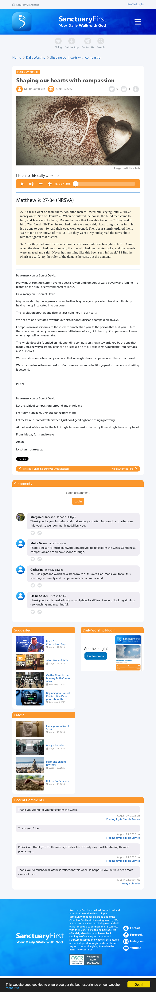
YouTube (135, 948)
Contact (135, 928)
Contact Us (88, 47)
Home (16, 57)
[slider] (105, 183)
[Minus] (40, 183)
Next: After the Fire (122, 468)
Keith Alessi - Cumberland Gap (55, 642)
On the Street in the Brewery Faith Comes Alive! (58, 678)
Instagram (137, 941)
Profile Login (135, 4)
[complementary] (78, 183)
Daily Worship (35, 57)
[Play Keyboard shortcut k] (22, 183)
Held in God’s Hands (57, 781)
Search (101, 47)
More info (12, 987)
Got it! (139, 984)
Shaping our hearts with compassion (76, 57)
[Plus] (49, 183)
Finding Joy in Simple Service (58, 727)
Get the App (72, 47)
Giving (58, 47)
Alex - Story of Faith (57, 660)
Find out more (96, 656)
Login (78, 501)
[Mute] (31, 183)
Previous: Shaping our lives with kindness (46, 468)
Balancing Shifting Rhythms (56, 763)
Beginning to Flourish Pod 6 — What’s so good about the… (58, 696)
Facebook (136, 934)
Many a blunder (55, 745)
